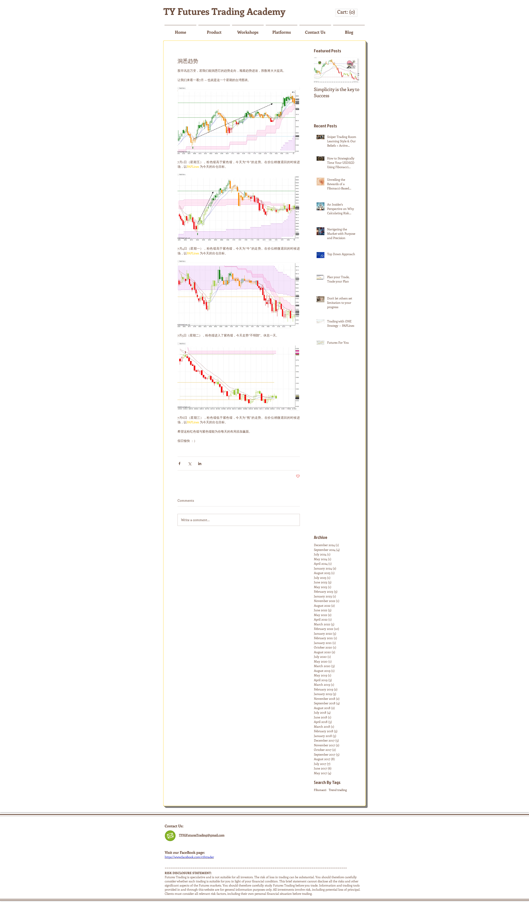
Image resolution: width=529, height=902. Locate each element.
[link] (346, 12)
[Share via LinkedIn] (200, 463)
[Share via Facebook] (179, 463)
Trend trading (338, 790)
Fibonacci (320, 790)
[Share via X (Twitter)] (190, 463)
